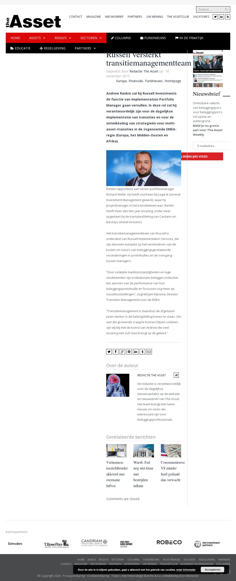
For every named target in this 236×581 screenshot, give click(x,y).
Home (15, 38)
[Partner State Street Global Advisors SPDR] (137, 544)
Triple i (115, 576)
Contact (75, 17)
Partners (135, 17)
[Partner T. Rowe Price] (62, 543)
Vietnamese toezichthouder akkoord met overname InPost (117, 474)
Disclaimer (223, 564)
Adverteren (131, 564)
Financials (136, 81)
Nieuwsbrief (114, 17)
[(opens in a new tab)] (99, 543)
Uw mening (154, 17)
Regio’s (61, 38)
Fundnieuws (154, 81)
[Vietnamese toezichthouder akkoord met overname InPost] (116, 450)
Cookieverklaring (98, 576)
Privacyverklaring (74, 576)
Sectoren (88, 38)
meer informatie (185, 569)
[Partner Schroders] (24, 544)
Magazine (93, 17)
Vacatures (201, 17)
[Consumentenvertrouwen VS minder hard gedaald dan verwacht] (171, 450)
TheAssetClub (168, 564)
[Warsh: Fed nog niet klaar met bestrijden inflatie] (143, 450)
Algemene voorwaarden (196, 564)
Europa (121, 81)
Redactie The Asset (144, 71)
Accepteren (212, 569)
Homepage (173, 81)
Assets (35, 38)
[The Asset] (33, 20)
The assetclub (178, 17)
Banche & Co (152, 576)
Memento (192, 576)
